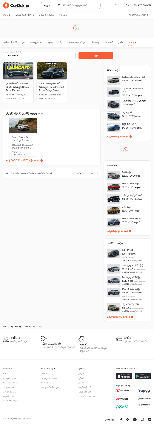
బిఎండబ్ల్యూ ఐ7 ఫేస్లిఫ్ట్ (131, 277)
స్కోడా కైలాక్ (127, 112)
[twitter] (127, 420)
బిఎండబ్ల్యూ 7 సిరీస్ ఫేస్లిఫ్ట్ (132, 265)
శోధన (96, 55)
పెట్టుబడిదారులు (8, 396)
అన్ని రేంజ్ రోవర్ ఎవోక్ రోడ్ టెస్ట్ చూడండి (23, 160)
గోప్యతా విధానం (8, 387)
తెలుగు (116, 5)
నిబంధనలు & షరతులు (11, 383)
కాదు (93, 173)
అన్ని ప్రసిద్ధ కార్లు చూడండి (117, 231)
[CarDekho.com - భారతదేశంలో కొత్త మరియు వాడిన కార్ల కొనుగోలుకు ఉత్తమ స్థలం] (16, 5)
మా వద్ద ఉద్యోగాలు (9, 378)
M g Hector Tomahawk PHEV (132, 90)
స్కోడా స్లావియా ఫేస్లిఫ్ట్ (131, 289)
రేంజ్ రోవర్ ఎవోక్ (10, 42)
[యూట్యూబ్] (135, 420)
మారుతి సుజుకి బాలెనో (131, 218)
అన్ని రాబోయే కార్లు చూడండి (118, 317)
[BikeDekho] (122, 390)
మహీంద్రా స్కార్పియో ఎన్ (132, 195)
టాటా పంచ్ (126, 207)
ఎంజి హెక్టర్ (126, 172)
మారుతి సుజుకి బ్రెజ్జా (130, 183)
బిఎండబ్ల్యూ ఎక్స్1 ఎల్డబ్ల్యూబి (134, 101)
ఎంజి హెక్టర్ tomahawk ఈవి (133, 77)
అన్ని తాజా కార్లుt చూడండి (118, 136)
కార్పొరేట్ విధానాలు (10, 392)
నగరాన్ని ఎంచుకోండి (140, 15)
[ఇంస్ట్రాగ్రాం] (142, 420)
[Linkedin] (149, 420)
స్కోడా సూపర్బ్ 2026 (130, 304)
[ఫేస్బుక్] (121, 420)
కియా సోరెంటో (127, 250)
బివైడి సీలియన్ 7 (129, 124)
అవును (80, 173)
